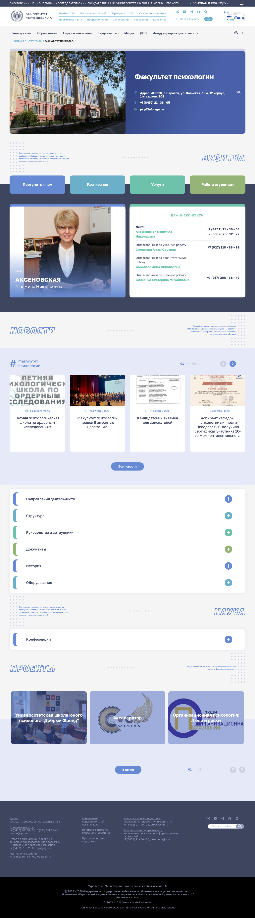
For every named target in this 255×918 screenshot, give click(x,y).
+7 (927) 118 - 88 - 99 (223, 247)
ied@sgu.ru (44, 856)
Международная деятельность (175, 33)
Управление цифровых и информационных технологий (151, 834)
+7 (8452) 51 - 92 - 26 (22, 848)
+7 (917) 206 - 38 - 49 (223, 278)
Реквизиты (141, 19)
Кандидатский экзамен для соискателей (157, 420)
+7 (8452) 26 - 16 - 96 (22, 830)
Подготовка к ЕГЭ (70, 19)
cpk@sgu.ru (44, 848)
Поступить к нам (37, 184)
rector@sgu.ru (19, 833)
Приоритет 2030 (122, 13)
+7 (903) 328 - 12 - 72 (223, 234)
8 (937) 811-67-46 (47, 830)
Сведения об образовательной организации (93, 821)
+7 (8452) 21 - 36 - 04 (223, 229)
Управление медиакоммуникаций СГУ (148, 821)
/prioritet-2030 (235, 16)
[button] (225, 12)
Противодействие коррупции (93, 839)
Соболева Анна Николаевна (158, 267)
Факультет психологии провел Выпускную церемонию (97, 422)
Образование (47, 33)
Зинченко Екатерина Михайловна (162, 280)
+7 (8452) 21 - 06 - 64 (136, 839)
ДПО (143, 33)
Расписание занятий (93, 13)
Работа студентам (217, 184)
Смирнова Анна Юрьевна (156, 249)
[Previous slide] (223, 364)
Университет (21, 33)
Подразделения (97, 19)
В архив (128, 769)
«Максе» (196, 331)
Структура (34, 40)
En (243, 33)
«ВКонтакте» (192, 329)
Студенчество (108, 33)
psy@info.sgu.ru (152, 109)
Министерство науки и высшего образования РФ (136, 886)
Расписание (97, 184)
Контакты (159, 19)
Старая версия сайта (152, 13)
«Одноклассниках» (208, 329)
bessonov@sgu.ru (162, 839)
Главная (19, 40)
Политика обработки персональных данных (96, 831)
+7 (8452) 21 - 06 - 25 (136, 824)
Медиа (129, 33)
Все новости (127, 466)
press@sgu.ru (159, 824)
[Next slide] (233, 364)
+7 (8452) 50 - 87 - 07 (22, 856)
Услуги (157, 184)
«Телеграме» (207, 331)
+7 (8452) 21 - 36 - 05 (155, 102)
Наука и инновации (77, 33)
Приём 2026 (67, 13)
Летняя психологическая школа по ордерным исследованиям (37, 422)
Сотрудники (121, 19)
